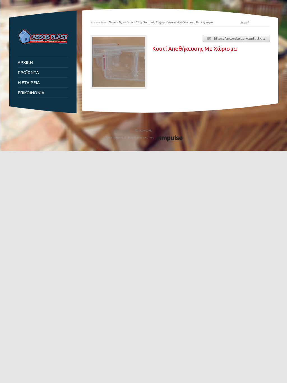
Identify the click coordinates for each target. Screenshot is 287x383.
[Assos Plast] (43, 43)
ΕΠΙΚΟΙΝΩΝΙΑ (31, 93)
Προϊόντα (126, 22)
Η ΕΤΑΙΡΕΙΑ (29, 82)
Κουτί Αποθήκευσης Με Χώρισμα (190, 22)
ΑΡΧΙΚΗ (25, 62)
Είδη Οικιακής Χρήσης (151, 22)
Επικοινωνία (143, 130)
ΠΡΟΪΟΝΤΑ (28, 72)
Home (112, 22)
